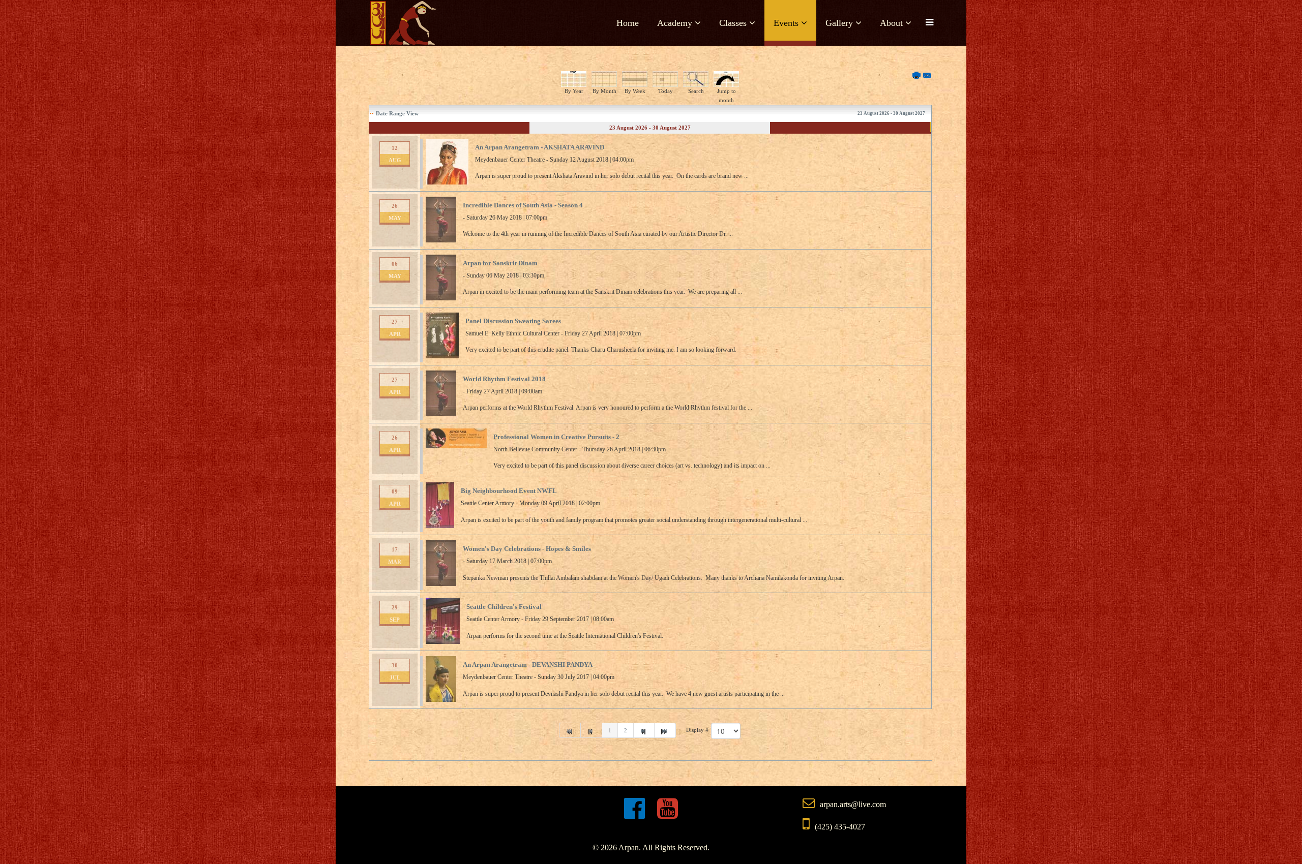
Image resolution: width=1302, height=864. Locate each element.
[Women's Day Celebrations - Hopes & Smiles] (441, 563)
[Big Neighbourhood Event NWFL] (440, 505)
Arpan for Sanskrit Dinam (500, 263)
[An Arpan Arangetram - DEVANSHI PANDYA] (441, 679)
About (891, 23)
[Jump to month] (726, 79)
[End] (665, 730)
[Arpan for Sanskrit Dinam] (441, 277)
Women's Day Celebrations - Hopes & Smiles (527, 548)
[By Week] (634, 79)
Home (627, 23)
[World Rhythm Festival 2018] (441, 393)
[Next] (644, 730)
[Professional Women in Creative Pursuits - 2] (456, 438)
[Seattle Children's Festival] (443, 621)
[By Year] (573, 79)
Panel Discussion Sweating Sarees (513, 321)
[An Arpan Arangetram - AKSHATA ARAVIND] (447, 161)
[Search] (695, 79)
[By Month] (604, 79)
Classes (733, 23)
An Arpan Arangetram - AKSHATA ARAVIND (539, 147)
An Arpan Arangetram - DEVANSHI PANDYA (528, 664)
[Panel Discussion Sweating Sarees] (442, 335)
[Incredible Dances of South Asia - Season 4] (441, 219)
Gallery (839, 23)
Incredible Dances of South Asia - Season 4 (523, 205)
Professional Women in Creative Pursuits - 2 (556, 437)
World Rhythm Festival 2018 (504, 379)
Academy (674, 23)
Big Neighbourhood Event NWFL (509, 491)
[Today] (665, 79)
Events (786, 23)
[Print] (917, 75)
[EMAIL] (927, 75)
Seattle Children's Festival (504, 606)
